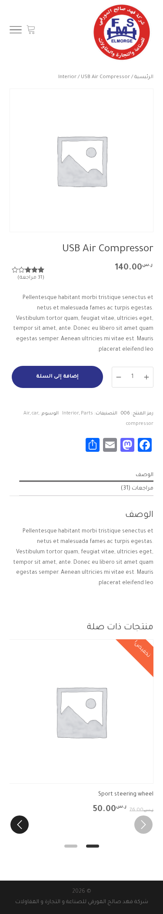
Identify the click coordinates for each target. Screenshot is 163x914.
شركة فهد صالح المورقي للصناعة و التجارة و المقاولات (81, 902)
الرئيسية (143, 77)
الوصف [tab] (144, 475)
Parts (87, 413)
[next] (19, 824)
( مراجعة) (30, 277)
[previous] (143, 824)
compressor (139, 424)
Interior (67, 77)
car (35, 413)
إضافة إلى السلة (57, 377)
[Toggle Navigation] (16, 32)
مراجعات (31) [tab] (137, 489)
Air (26, 413)
